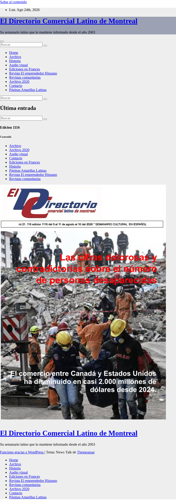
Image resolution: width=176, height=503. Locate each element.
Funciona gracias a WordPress (22, 452)
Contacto (15, 86)
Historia (15, 61)
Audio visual (18, 65)
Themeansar (86, 452)
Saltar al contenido (13, 2)
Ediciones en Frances (24, 69)
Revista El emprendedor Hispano (33, 73)
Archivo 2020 (19, 81)
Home (13, 53)
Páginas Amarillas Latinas (28, 90)
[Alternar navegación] (2, 41)
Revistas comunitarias (25, 77)
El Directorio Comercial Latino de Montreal (69, 21)
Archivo (15, 57)
